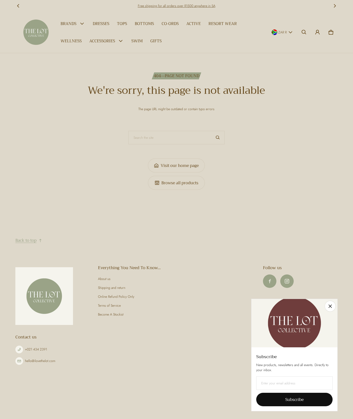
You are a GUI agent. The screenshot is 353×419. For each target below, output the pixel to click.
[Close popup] (330, 306)
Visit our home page (180, 165)
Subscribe (294, 399)
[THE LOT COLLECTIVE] (36, 32)
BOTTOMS (144, 23)
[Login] (317, 32)
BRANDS (68, 23)
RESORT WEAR (222, 23)
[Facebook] (269, 281)
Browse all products (179, 182)
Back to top (26, 240)
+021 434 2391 (36, 349)
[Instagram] (287, 281)
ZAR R (282, 32)
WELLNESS (71, 41)
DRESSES (101, 23)
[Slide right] (335, 6)
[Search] (218, 137)
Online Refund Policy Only (116, 296)
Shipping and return (111, 287)
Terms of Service (109, 305)
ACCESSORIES (102, 41)
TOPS (122, 23)
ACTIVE (193, 23)
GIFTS (156, 41)
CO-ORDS (170, 23)
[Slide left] (18, 6)
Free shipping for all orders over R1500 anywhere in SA (176, 5)
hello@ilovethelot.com (40, 360)
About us (104, 278)
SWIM (137, 41)
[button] (304, 32)
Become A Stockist (110, 314)
